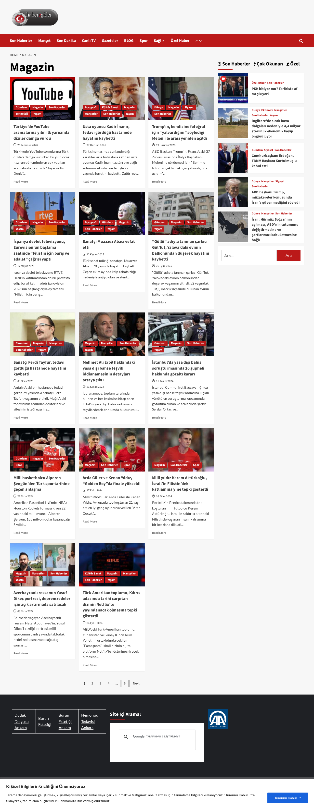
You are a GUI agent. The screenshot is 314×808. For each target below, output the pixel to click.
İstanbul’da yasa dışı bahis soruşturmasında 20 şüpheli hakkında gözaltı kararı (178, 368)
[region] (157, 793)
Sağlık (159, 40)
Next (136, 683)
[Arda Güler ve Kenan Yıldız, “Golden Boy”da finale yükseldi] (111, 449)
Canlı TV (89, 40)
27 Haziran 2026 (96, 145)
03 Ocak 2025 (25, 381)
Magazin (37, 107)
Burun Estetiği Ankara (65, 721)
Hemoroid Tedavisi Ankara (89, 721)
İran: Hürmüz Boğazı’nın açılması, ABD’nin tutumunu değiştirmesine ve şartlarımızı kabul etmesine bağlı (275, 230)
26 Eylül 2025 (164, 266)
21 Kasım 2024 (95, 387)
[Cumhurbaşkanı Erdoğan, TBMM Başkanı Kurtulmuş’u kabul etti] (233, 157)
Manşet (44, 40)
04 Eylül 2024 (95, 623)
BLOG (128, 40)
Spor (144, 40)
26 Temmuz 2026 (27, 145)
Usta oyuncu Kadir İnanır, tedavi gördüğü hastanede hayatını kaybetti (107, 132)
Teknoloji (22, 114)
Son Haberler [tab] (235, 64)
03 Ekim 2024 (25, 611)
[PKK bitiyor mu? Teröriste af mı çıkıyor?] (233, 87)
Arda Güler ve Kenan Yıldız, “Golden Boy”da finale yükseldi (112, 481)
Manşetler (91, 114)
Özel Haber (180, 40)
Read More (20, 181)
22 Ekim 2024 (25, 496)
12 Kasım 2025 (95, 254)
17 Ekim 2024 (95, 490)
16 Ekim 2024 (164, 496)
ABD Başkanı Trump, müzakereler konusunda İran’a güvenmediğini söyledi (276, 197)
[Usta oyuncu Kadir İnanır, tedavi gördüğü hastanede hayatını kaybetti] (111, 98)
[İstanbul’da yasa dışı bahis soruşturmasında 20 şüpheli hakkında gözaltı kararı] (181, 334)
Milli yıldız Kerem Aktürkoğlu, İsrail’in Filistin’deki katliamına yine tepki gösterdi (180, 484)
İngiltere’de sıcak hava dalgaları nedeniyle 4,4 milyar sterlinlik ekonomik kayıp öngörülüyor (276, 128)
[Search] (301, 41)
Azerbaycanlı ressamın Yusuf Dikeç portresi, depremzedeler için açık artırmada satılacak (41, 599)
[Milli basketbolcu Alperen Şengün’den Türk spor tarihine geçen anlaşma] (42, 449)
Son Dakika (66, 40)
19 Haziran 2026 (165, 145)
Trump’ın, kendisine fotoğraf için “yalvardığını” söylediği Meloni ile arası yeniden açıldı (179, 132)
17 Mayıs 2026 (25, 266)
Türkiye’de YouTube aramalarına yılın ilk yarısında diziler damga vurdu (41, 132)
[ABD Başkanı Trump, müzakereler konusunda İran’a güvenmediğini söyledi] (233, 191)
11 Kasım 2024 (164, 381)
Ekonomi (21, 343)
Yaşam (37, 114)
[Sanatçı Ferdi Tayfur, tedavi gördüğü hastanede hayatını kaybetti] (42, 334)
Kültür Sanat (110, 107)
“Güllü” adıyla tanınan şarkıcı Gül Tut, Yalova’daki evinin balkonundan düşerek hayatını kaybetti (180, 250)
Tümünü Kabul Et (288, 798)
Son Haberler (21, 40)
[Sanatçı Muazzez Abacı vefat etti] (111, 213)
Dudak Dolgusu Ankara (21, 721)
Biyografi (90, 107)
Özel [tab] (294, 64)
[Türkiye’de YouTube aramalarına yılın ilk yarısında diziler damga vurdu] (42, 98)
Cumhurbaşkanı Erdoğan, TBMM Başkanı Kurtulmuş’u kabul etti (274, 161)
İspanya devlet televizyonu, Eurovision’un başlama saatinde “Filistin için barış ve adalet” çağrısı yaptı (41, 250)
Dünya (158, 107)
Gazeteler (110, 40)
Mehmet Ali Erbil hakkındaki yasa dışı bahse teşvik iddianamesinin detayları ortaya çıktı (109, 371)
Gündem (21, 107)
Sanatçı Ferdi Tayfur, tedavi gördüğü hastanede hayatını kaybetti (39, 368)
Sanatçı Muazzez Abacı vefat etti (109, 244)
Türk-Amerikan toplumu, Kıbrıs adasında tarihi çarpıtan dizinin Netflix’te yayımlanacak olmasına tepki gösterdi (111, 604)
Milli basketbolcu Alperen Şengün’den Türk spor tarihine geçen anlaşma (41, 484)
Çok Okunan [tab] (269, 64)
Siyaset (189, 107)
